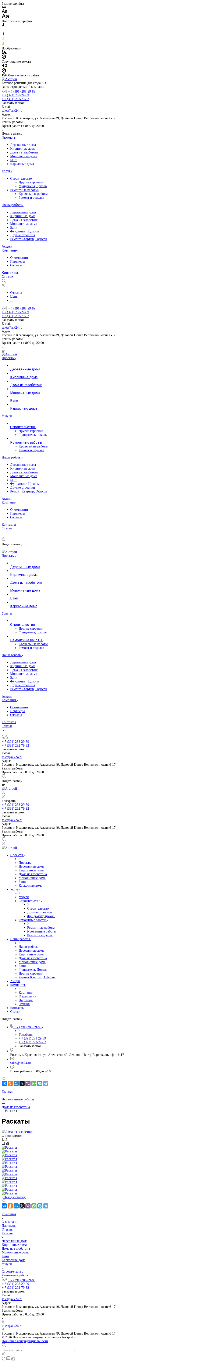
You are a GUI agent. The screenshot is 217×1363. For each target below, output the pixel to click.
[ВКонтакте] (4, 1083)
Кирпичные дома (22, 148)
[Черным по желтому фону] (3, 40)
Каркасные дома (22, 164)
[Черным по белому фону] (3, 26)
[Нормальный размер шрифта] (4, 12)
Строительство (21, 178)
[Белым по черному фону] (3, 30)
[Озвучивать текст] (4, 66)
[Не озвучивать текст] (4, 71)
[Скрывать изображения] (4, 57)
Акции (7, 246)
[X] (22, 1083)
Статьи (7, 277)
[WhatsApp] (33, 1083)
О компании (19, 257)
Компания (10, 250)
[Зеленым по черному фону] (3, 44)
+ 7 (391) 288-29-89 (21, 91)
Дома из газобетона (24, 152)
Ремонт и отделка (31, 197)
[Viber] (28, 1083)
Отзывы (16, 265)
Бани (13, 160)
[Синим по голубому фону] (3, 35)
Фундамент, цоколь (33, 186)
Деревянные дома (23, 144)
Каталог (7, 1233)
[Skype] (39, 1083)
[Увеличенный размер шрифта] (5, 17)
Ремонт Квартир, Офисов (28, 239)
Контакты (10, 273)
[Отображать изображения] (4, 52)
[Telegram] (45, 1083)
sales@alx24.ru (12, 110)
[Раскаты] (17, 1132)
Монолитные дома (23, 156)
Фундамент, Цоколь (24, 231)
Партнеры (17, 261)
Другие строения (31, 182)
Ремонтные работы (24, 190)
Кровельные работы (33, 194)
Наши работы (13, 205)
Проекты (9, 137)
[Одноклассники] (10, 1083)
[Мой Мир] (16, 1083)
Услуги (7, 171)
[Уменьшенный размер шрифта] (4, 7)
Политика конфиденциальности (25, 1341)
